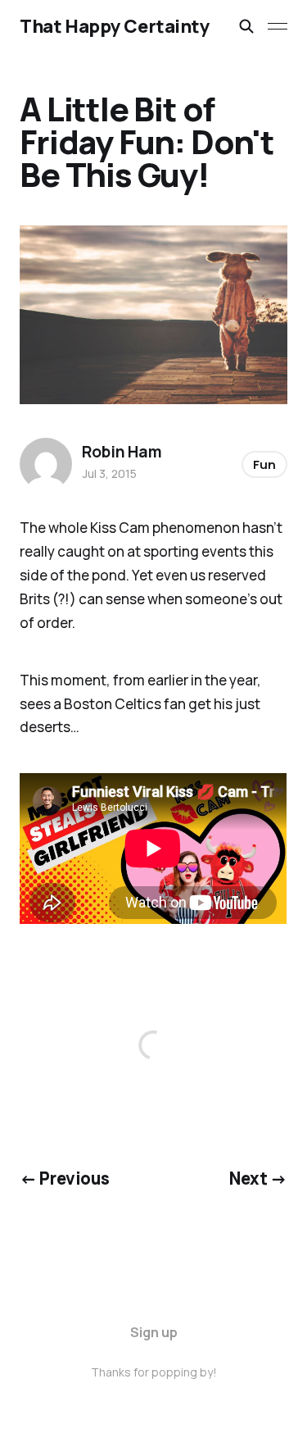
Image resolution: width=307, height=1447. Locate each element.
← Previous (64, 1178)
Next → (258, 1178)
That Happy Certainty (115, 26)
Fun (264, 464)
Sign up (154, 1332)
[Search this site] (246, 26)
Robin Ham (121, 451)
